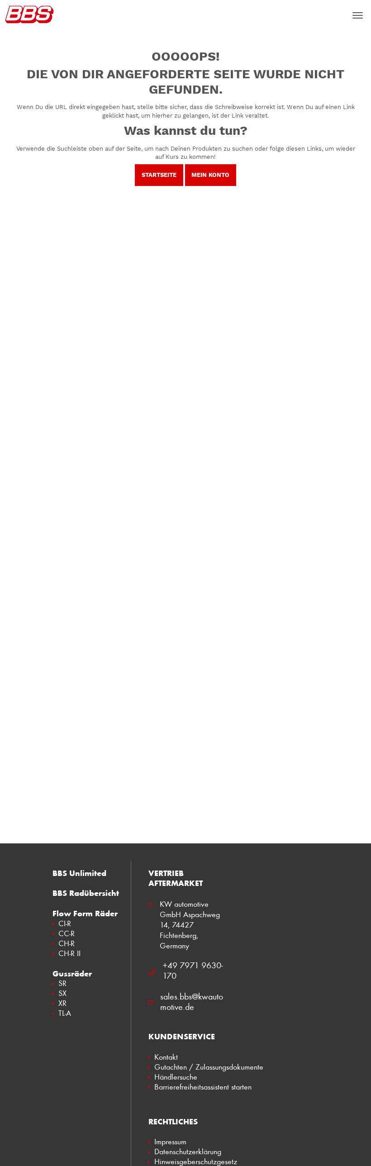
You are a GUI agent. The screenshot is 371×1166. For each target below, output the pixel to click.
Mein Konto (210, 174)
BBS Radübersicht (85, 893)
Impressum (170, 1141)
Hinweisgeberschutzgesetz (195, 1161)
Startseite (159, 174)
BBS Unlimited (79, 873)
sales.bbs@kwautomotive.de (191, 1001)
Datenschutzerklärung (187, 1151)
